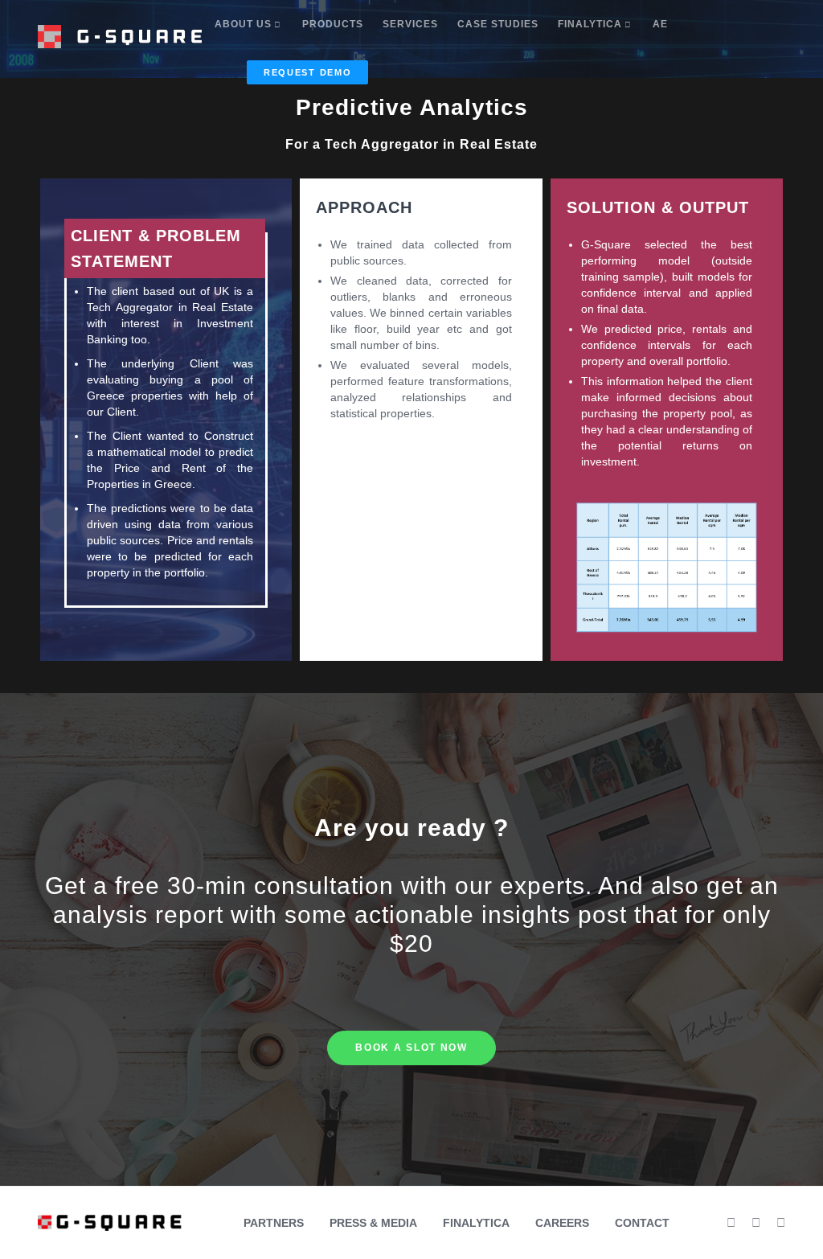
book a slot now (411, 1047)
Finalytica (476, 1222)
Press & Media (373, 1222)
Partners (274, 1222)
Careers (562, 1222)
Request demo (307, 72)
